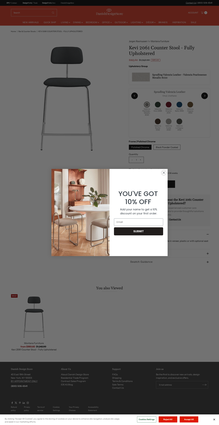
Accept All (189, 419)
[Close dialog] (163, 172)
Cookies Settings (147, 419)
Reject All (167, 419)
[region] (109, 419)
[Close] (214, 419)
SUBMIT (138, 231)
